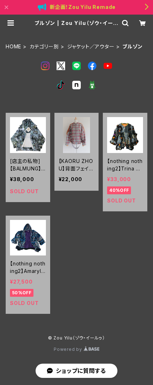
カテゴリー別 (44, 46)
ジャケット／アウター (91, 46)
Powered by (69, 349)
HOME (13, 46)
